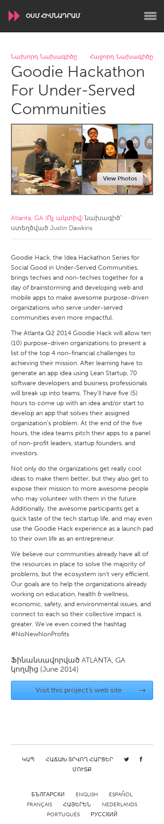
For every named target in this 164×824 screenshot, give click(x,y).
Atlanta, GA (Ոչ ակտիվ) (47, 218)
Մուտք (82, 769)
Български (48, 794)
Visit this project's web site (91, 690)
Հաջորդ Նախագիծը (121, 57)
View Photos (120, 178)
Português (63, 814)
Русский (104, 814)
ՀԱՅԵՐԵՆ (77, 804)
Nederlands (119, 804)
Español (121, 794)
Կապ (28, 759)
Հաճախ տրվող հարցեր (79, 759)
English (87, 794)
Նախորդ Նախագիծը (44, 57)
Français (39, 804)
